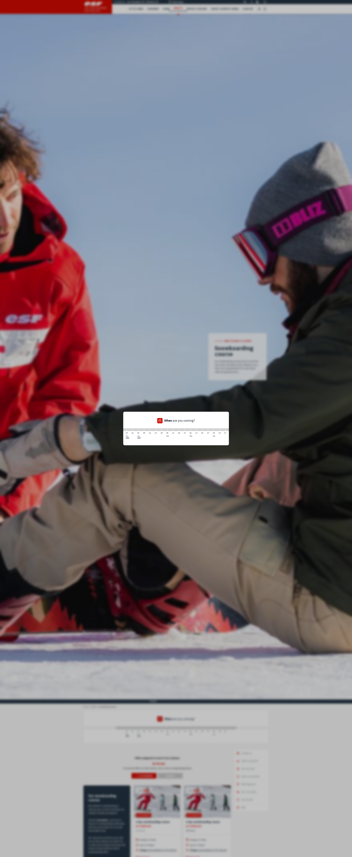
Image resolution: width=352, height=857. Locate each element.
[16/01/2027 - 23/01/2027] (153, 429)
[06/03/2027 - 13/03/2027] (193, 429)
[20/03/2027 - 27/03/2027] (205, 429)
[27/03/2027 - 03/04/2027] (211, 429)
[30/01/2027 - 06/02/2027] (164, 429)
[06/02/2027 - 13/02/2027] (170, 429)
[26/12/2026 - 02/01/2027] (135, 429)
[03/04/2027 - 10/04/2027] (216, 429)
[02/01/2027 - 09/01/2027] (141, 429)
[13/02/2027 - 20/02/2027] (176, 429)
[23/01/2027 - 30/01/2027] (158, 429)
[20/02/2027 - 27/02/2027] (182, 429)
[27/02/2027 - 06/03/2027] (187, 429)
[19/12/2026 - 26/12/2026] (129, 429)
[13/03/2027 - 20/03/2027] (199, 429)
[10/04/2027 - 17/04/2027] (222, 429)
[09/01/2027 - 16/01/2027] (147, 429)
